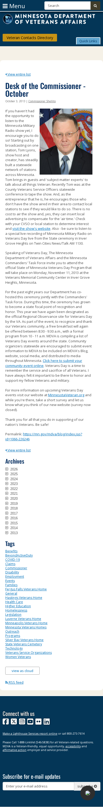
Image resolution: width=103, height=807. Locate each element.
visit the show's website (31, 228)
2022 (13, 489)
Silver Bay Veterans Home (24, 640)
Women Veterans (18, 657)
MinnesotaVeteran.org (66, 395)
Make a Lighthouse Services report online (30, 733)
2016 (13, 518)
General (11, 593)
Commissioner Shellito (42, 101)
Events (10, 581)
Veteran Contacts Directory (30, 37)
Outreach (12, 631)
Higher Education (18, 606)
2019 (13, 503)
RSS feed (16, 682)
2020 (13, 498)
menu (16, 6)
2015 (13, 523)
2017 (13, 513)
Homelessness (16, 610)
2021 (13, 493)
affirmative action (14, 750)
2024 (13, 479)
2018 (13, 508)
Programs (12, 635)
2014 (13, 528)
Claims (10, 564)
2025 (13, 474)
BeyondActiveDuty (19, 555)
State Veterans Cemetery (23, 644)
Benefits (11, 551)
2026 (13, 469)
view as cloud (22, 670)
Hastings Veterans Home (23, 597)
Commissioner (16, 568)
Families (11, 585)
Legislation (13, 614)
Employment (14, 576)
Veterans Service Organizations (28, 652)
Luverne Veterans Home (23, 619)
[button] (88, 40)
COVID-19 (12, 559)
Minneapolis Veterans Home (26, 623)
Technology (14, 648)
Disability (12, 572)
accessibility (73, 746)
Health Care (14, 602)
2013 (13, 533)
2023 (13, 484)
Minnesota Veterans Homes (25, 627)
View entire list (19, 74)
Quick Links (88, 41)
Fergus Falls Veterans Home (26, 589)
